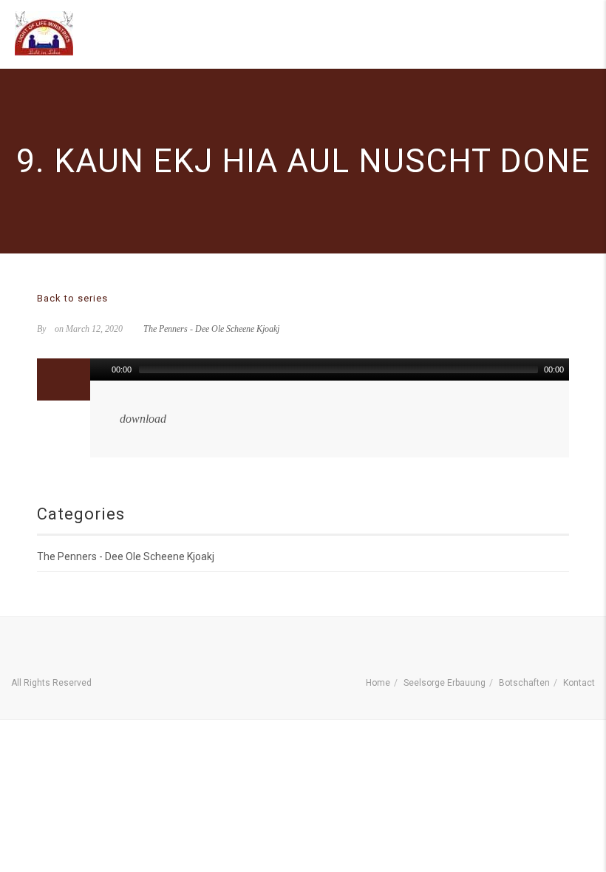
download (143, 418)
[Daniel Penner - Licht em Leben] (44, 33)
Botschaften (524, 683)
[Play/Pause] (100, 369)
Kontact (579, 683)
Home (378, 683)
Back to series (72, 298)
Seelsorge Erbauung (445, 683)
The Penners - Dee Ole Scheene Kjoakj (211, 329)
